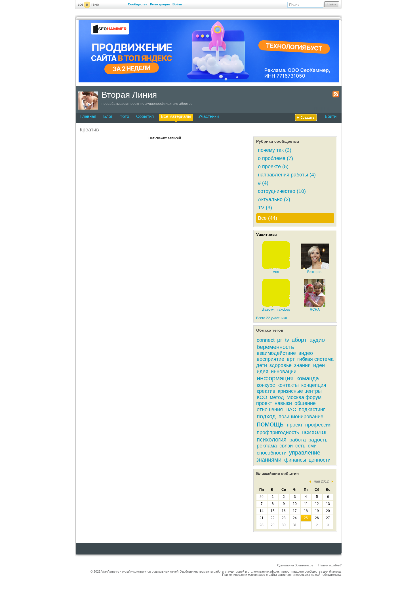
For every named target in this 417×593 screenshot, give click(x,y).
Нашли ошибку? (330, 565)
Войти (177, 4)
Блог (107, 116)
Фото (124, 116)
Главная (88, 116)
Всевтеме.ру (304, 565)
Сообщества (137, 4)
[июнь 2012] (331, 481)
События (145, 116)
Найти (331, 4)
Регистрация (160, 4)
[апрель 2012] (311, 481)
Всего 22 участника (271, 318)
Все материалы (176, 116)
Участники (208, 116)
